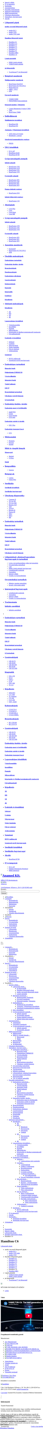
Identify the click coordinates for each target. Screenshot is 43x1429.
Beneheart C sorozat (15, 135)
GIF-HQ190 (13, 665)
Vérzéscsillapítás (10, 376)
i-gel (10, 567)
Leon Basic (12, 212)
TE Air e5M (12, 503)
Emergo (11, 470)
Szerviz (7, 963)
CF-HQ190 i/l (13, 713)
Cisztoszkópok (25, 1165)
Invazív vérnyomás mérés (17, 585)
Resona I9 (12, 510)
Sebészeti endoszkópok (12, 11)
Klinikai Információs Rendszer (18, 869)
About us (4, 884)
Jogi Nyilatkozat (10, 1367)
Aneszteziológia (10, 8)
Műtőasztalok (10, 437)
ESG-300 (12, 683)
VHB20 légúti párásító (16, 64)
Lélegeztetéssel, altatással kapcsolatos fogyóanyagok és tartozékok (20, 558)
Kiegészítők (8, 292)
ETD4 (11, 414)
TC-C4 (11, 685)
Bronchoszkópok (10, 268)
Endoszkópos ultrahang (13, 276)
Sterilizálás (8, 6)
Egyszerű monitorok (12, 95)
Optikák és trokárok (27, 1206)
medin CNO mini (14, 34)
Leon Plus (12, 209)
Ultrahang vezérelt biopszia (14, 396)
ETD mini (12, 417)
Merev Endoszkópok (27, 1193)
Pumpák (11, 328)
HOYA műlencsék (14, 358)
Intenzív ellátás (9, 2)
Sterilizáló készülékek (12, 487)
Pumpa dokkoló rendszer (13, 189)
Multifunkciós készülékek (13, 120)
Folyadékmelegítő (14, 334)
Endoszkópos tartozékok (13, 260)
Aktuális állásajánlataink (16, 913)
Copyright (4, 1393)
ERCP (7, 388)
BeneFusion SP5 (14, 180)
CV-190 (11, 698)
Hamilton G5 (13, 44)
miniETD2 (12, 412)
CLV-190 (12, 700)
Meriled (11, 456)
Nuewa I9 (12, 512)
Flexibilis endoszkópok (12, 9)
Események (12, 911)
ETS (10, 433)
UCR (10, 681)
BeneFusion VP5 (14, 167)
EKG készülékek (11, 147)
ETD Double (13, 415)
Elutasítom (10, 1428)
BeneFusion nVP (14, 168)
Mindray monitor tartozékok (17, 583)
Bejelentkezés (13, 880)
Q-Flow (11, 458)
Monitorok (24, 1127)
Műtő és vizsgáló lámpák (15, 448)
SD (10, 315)
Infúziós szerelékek (12, 606)
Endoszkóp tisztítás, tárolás (14, 264)
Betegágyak (9, 474)
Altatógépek (10, 205)
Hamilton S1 (13, 42)
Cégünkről (8, 947)
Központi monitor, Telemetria (15, 105)
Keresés (4, 893)
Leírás (7, 1291)
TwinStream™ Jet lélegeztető (18, 72)
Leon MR (12, 214)
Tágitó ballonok (10, 384)
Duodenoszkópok (11, 272)
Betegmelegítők (18, 1076)
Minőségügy (13, 904)
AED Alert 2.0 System (16, 134)
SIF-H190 (12, 666)
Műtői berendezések (11, 13)
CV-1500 (12, 694)
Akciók (7, 18)
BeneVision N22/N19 (16, 84)
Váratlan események (11, 1363)
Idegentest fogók (10, 380)
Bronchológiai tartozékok (13, 392)
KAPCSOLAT (9, 1368)
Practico (11, 442)
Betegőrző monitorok (13, 76)
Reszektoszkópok (26, 1168)
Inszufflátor (12, 327)
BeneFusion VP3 (14, 172)
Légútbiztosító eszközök (16, 570)
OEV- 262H (13, 702)
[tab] (21, 1338)
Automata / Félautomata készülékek (17, 130)
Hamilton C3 (13, 47)
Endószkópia (13, 934)
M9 (10, 517)
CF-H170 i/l (12, 709)
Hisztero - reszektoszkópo (29, 1182)
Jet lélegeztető (17, 1044)
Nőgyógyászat (13, 345)
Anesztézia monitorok (13, 245)
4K (10, 317)
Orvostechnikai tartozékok (16, 580)
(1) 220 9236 (24, 887)
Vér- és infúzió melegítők (21, 1078)
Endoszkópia (13, 924)
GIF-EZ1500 (13, 668)
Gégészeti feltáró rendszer (29, 1195)
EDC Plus (12, 425)
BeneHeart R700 (14, 155)
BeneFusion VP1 (14, 170)
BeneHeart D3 (13, 126)
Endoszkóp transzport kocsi (14, 429)
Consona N (12, 499)
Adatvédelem (9, 1361)
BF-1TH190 (13, 722)
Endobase (8, 296)
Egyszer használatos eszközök (30, 1177)
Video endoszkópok (27, 1188)
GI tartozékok (9, 400)
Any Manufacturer (10, 1342)
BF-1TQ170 (13, 724)
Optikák (23, 1132)
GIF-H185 (12, 663)
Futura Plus (12, 479)
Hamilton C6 (13, 54)
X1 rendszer (12, 696)
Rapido (11, 444)
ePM (10, 91)
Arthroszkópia (13, 351)
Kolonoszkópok (10, 284)
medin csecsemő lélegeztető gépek (16, 26)
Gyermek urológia (26, 1172)
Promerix (12, 441)
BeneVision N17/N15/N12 (17, 86)
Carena (11, 478)
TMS (10, 110)
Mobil (7, 462)
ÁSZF (7, 1365)
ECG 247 (12, 151)
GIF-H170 (12, 661)
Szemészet (8, 355)
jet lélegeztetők (10, 68)
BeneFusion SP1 (14, 183)
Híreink (11, 909)
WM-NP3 (12, 693)
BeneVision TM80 (15, 112)
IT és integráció (10, 4)
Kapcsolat (12, 906)
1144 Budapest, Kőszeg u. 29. (10, 887)
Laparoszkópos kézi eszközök (30, 1161)
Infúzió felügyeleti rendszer (14, 197)
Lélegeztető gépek (12, 22)
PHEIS (11, 143)
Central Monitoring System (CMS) (20, 108)
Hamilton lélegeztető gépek (14, 38)
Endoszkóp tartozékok (14, 521)
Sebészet (11, 342)
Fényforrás (24, 1130)
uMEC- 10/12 (13, 89)
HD (10, 313)
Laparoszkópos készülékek (14, 321)
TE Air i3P (12, 501)
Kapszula (8, 288)
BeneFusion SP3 (14, 185)
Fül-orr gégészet (14, 349)
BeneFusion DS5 (14, 193)
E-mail (30, 887)
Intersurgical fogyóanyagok (16, 589)
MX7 (10, 514)
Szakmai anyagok (10, 972)
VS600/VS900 (13, 99)
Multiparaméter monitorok (14, 80)
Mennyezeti (9, 452)
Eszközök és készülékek (13, 338)
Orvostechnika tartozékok (17, 565)
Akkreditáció (13, 925)
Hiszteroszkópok (26, 1181)
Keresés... (4, 889)
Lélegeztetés (13, 929)
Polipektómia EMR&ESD (13, 372)
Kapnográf (12, 249)
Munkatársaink (13, 902)
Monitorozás (13, 931)
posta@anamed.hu (22, 1389)
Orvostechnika (13, 922)
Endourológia (25, 1170)
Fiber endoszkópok (27, 1190)
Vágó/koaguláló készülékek (29, 1197)
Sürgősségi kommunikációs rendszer (17, 139)
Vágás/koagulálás (14, 325)
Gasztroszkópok (10, 280)
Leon (10, 210)
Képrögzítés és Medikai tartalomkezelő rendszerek (24, 332)
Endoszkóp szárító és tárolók (14, 421)
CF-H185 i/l (12, 711)
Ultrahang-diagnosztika (12, 15)
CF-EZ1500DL (14, 715)
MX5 (10, 515)
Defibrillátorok (11, 116)
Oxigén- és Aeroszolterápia (17, 576)
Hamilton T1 (13, 51)
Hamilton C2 (13, 49)
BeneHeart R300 (14, 153)
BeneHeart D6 (13, 124)
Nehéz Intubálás (14, 347)
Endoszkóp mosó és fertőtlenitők (16, 408)
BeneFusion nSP (14, 182)
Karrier (7, 1370)
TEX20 (11, 508)
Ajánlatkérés (9, 1222)
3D (10, 312)
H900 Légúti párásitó (15, 62)
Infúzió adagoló (10, 163)
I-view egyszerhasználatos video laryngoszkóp (23, 563)
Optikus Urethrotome (27, 1166)
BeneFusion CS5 (14, 201)
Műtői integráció (14, 870)
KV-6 (10, 678)
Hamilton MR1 (13, 53)
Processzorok (25, 1129)
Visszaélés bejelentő (11, 1372)
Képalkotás (8, 299)
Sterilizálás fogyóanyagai (13, 491)
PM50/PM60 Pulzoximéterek (18, 101)
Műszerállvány (13, 330)
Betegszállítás (10, 466)
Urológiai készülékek (27, 1174)
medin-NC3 (12, 30)
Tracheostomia (11, 602)
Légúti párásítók (10, 58)
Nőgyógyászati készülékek (29, 1184)
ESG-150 (12, 676)
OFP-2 (11, 679)
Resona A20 (13, 505)
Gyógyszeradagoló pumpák (16, 159)
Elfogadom (3, 1428)
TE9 (10, 506)
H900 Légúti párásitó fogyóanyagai (20, 568)
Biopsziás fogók (10, 368)
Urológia (11, 343)
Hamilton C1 (13, 45)
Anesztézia (12, 572)
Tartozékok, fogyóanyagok (13, 17)
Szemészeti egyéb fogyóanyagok (19, 360)
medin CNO (13, 32)
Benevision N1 (13, 87)
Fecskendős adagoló (11, 176)
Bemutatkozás (13, 900)
